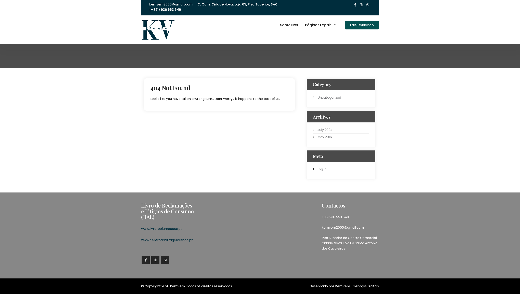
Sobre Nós (289, 25)
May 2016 (324, 137)
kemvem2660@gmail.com (171, 4)
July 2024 (325, 130)
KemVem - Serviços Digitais (357, 286)
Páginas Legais (318, 25)
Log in (321, 169)
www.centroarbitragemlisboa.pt (167, 240)
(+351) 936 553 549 (165, 9)
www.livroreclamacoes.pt (161, 228)
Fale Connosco (362, 25)
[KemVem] (158, 29)
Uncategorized (329, 97)
